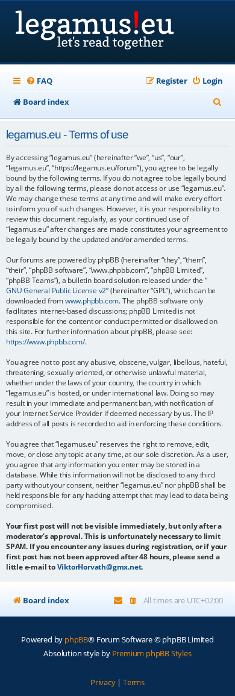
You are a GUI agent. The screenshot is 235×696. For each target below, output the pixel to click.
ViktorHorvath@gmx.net (99, 567)
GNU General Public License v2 (56, 290)
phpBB (76, 639)
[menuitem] (39, 81)
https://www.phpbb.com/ (45, 342)
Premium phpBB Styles (152, 653)
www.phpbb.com (92, 301)
